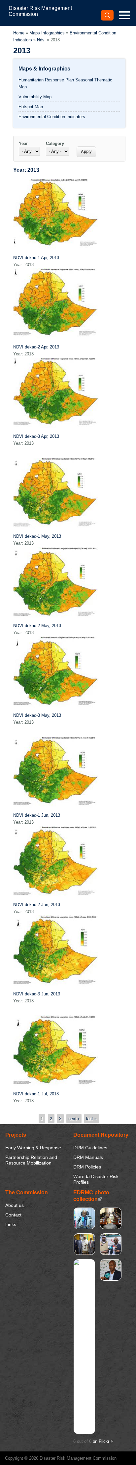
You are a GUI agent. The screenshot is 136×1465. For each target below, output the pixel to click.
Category (55, 143)
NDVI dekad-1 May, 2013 (37, 536)
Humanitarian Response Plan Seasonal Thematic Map (65, 83)
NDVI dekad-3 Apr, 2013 (36, 436)
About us (14, 1205)
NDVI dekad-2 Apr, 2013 (36, 346)
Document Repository (100, 1135)
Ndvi (41, 39)
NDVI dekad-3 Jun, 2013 (36, 993)
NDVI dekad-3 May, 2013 (37, 715)
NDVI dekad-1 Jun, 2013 (36, 815)
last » (91, 1118)
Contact (13, 1214)
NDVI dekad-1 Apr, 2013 (36, 257)
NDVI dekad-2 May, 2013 (37, 625)
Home (18, 32)
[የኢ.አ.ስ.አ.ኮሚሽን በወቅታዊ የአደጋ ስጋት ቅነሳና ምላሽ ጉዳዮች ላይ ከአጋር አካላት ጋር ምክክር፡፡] (110, 1226)
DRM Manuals (88, 1157)
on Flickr (103, 1441)
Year (23, 143)
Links (10, 1224)
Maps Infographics (47, 32)
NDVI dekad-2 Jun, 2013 (36, 904)
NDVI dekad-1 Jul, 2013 (36, 1093)
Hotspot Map (30, 106)
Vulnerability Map (34, 96)
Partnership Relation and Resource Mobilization (31, 1160)
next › (73, 1118)
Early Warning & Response (33, 1147)
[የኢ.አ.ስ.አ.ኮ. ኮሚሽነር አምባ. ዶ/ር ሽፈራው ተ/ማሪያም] (84, 1226)
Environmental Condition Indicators (51, 116)
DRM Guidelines (90, 1147)
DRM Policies (87, 1166)
